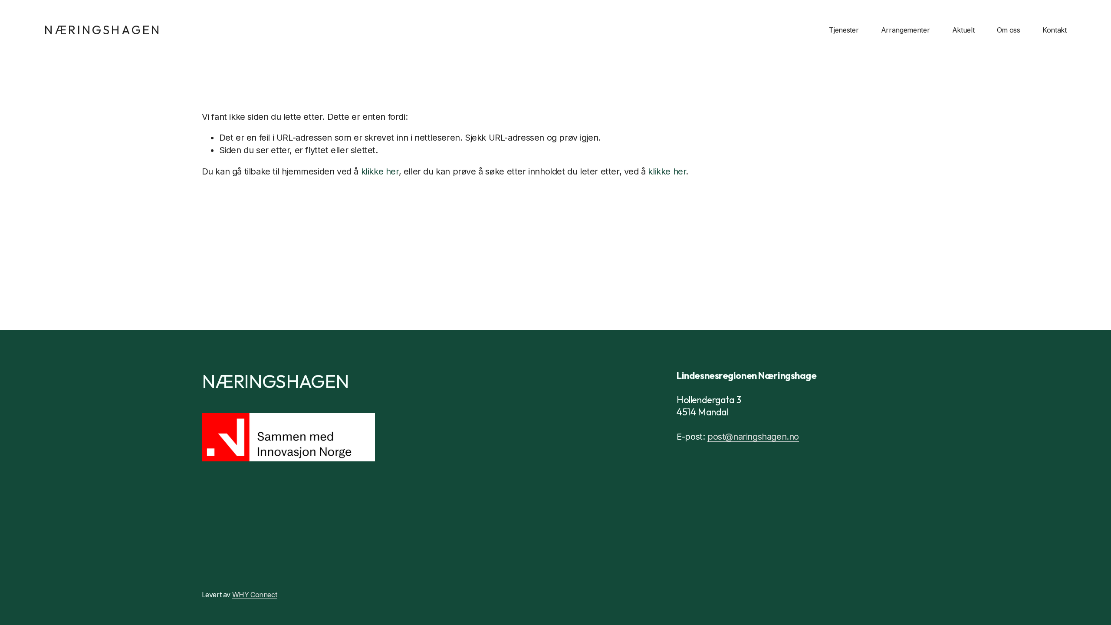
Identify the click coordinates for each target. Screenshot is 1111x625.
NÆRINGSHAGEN (102, 29)
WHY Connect (254, 595)
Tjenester (843, 30)
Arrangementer (905, 30)
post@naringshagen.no (753, 436)
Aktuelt (963, 30)
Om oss (1008, 30)
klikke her (380, 171)
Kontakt (1054, 30)
